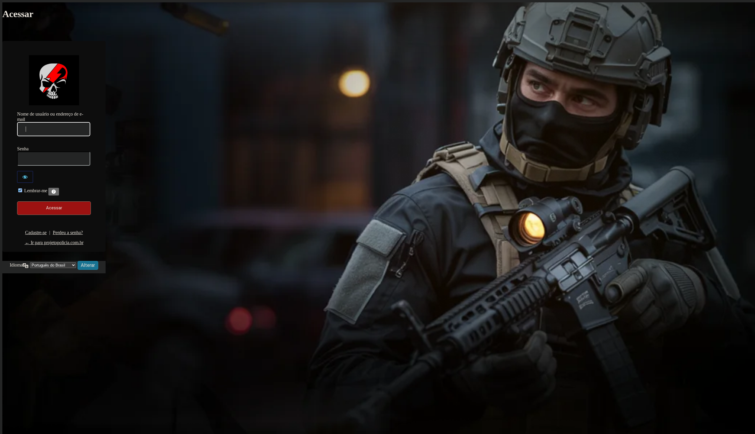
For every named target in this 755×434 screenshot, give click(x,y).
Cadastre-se (36, 232)
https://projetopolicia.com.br (54, 80)
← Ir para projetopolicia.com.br (54, 242)
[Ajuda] (53, 191)
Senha (23, 148)
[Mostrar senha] (25, 177)
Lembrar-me (35, 190)
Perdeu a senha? (68, 232)
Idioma (16, 264)
